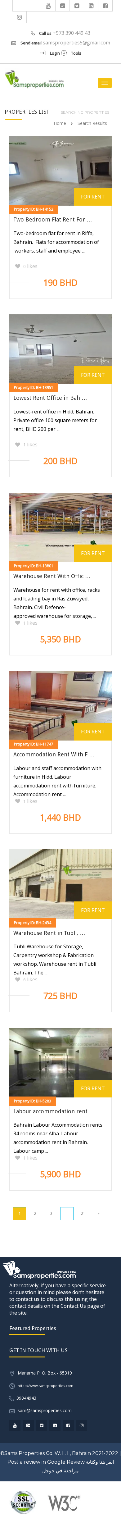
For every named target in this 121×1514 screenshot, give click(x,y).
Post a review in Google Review (46, 1462)
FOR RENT (93, 196)
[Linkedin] (91, 5)
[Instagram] (19, 17)
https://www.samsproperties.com (45, 1385)
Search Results (92, 123)
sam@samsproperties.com (45, 1410)
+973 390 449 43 (71, 33)
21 (82, 1213)
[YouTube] (48, 5)
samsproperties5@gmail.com (76, 42)
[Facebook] (105, 5)
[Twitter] (77, 5)
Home (60, 123)
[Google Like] (63, 5)
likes (30, 266)
